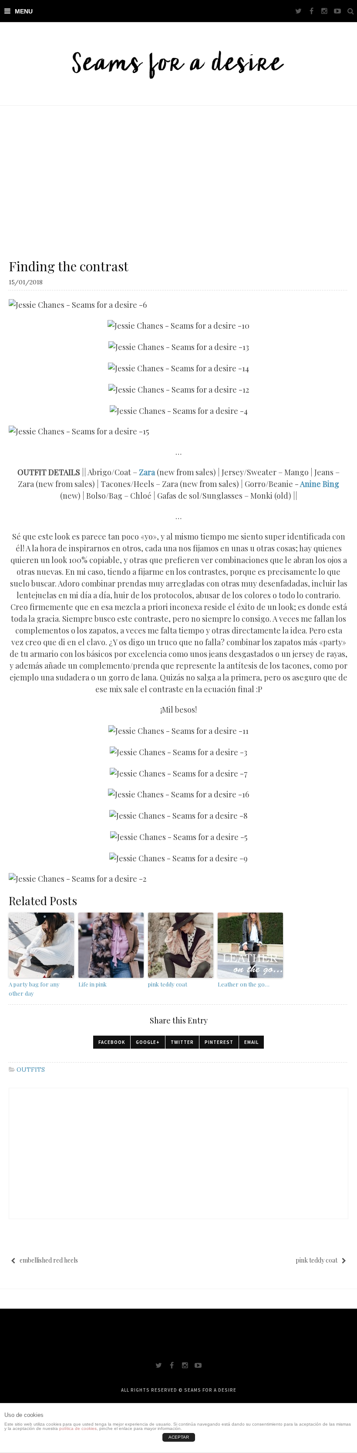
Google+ (148, 1042)
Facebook (111, 1042)
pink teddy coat (167, 984)
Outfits (31, 1069)
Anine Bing (319, 484)
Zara (147, 472)
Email (251, 1042)
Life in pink (92, 984)
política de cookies (78, 1428)
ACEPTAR (178, 1437)
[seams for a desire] (178, 64)
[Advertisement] (178, 171)
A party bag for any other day (34, 988)
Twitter (182, 1042)
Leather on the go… (243, 984)
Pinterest (219, 1042)
